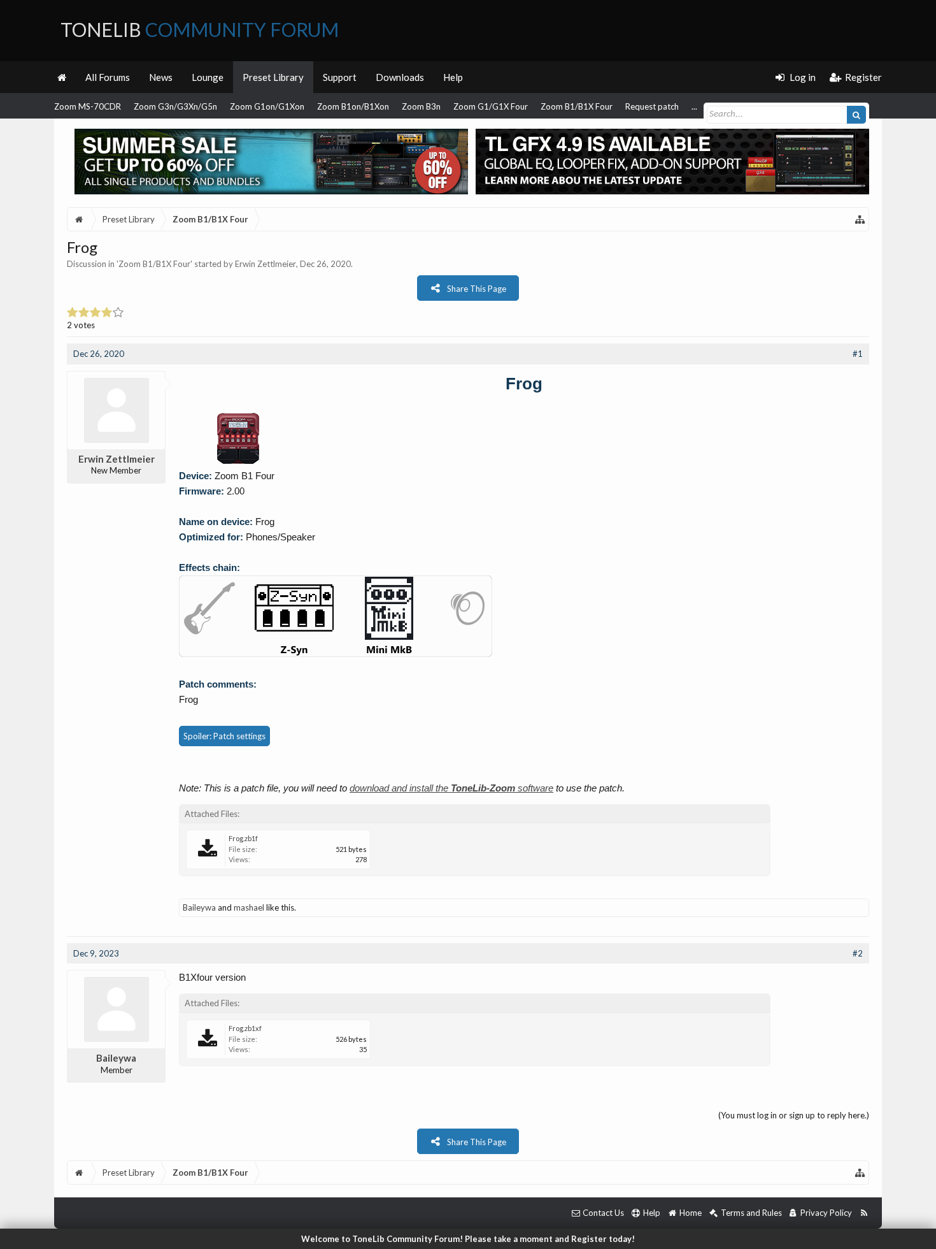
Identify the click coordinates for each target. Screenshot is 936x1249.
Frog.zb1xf (245, 1028)
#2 (858, 953)
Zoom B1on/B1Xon (353, 106)
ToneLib (199, 29)
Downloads (400, 77)
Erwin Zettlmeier (265, 264)
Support (340, 77)
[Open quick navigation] (860, 219)
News (161, 77)
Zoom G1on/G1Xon (267, 106)
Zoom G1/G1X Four (490, 106)
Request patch (652, 106)
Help (453, 77)
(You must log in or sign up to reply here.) (793, 1115)
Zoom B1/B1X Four (577, 106)
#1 (858, 354)
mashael (249, 907)
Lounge (207, 77)
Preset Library (273, 77)
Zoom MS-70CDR (87, 106)
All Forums (107, 77)
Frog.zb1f (243, 838)
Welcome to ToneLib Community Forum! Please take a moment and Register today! (468, 1239)
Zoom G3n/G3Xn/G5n (175, 106)
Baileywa (199, 907)
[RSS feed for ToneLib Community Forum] (863, 1213)
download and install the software (451, 788)
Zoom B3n (421, 106)
